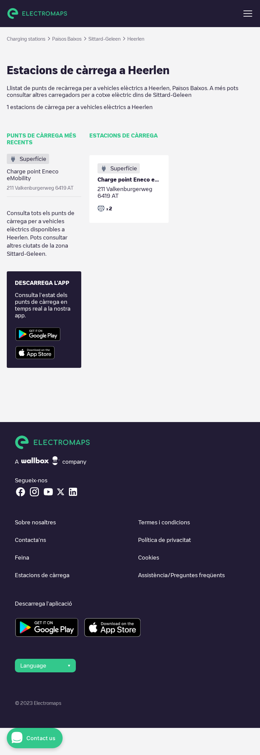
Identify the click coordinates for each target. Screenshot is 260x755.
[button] (247, 13)
